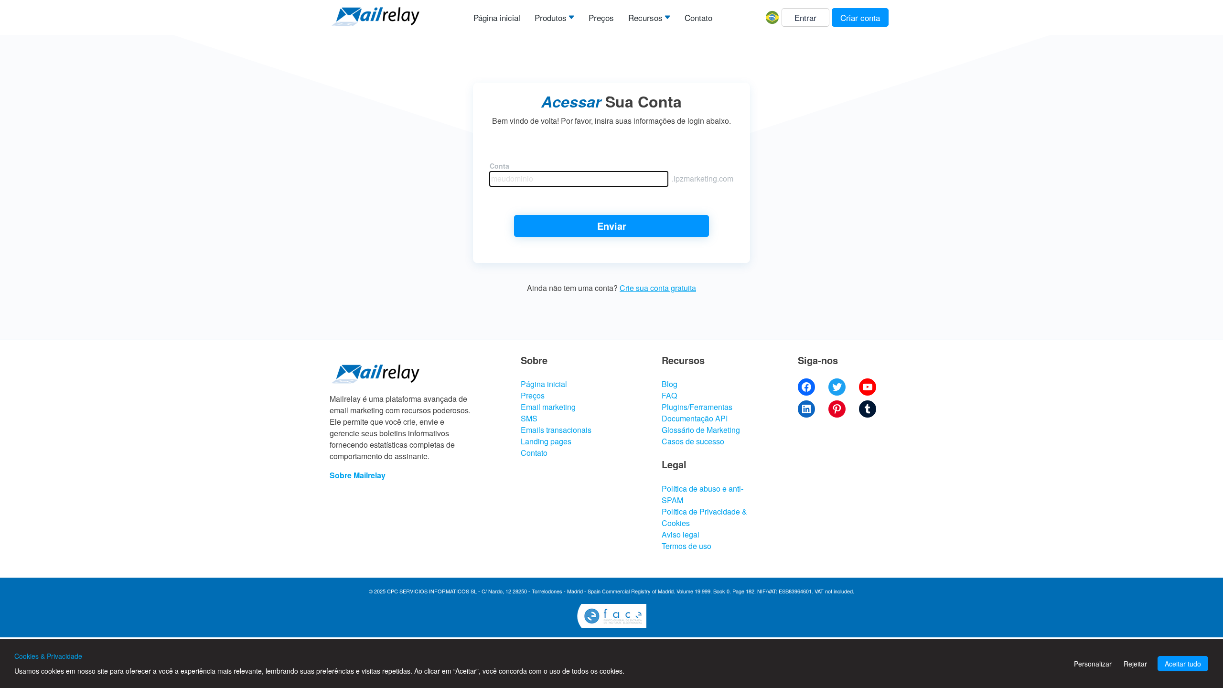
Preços (601, 17)
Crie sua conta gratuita (658, 287)
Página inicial (496, 17)
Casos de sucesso (693, 441)
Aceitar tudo (1183, 663)
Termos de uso (686, 545)
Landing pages (546, 441)
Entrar (805, 17)
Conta (499, 166)
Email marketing (548, 406)
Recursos (645, 17)
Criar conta (860, 17)
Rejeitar (1135, 663)
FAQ (669, 395)
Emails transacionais (556, 429)
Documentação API (695, 418)
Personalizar (1093, 663)
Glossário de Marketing (701, 429)
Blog (669, 383)
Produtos (551, 17)
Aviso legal (680, 534)
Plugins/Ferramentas (697, 406)
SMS (529, 418)
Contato (698, 17)
